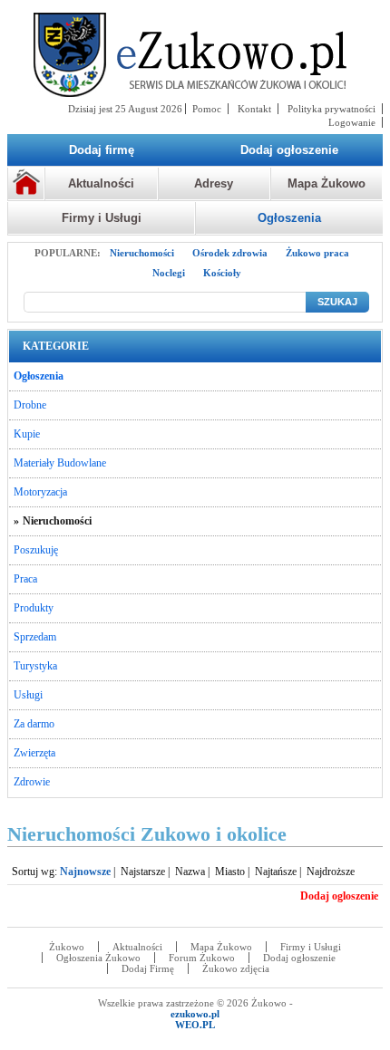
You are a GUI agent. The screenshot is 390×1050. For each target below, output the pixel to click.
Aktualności (101, 183)
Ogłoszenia (289, 218)
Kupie (27, 434)
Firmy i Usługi (101, 218)
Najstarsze (143, 871)
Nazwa (190, 871)
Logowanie (351, 122)
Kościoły (222, 272)
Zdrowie (32, 781)
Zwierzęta (34, 753)
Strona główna (25, 184)
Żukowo (66, 946)
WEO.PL (195, 1024)
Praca (25, 579)
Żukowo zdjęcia (235, 968)
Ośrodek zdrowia (230, 252)
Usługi (28, 695)
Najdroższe (331, 871)
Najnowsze (85, 871)
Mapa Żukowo (327, 183)
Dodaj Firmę (148, 968)
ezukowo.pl (195, 1013)
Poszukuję (36, 550)
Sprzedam (35, 637)
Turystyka (35, 666)
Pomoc (206, 108)
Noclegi (168, 272)
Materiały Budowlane (60, 463)
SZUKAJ (337, 301)
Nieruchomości (142, 252)
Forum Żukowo (202, 957)
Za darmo (34, 724)
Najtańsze (276, 871)
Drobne (30, 405)
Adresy (213, 183)
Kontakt (254, 108)
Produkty (34, 608)
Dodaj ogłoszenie (299, 957)
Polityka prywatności (331, 108)
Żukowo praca (317, 252)
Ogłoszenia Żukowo (98, 957)
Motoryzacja (40, 492)
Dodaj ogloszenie (339, 896)
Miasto (230, 871)
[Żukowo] (195, 54)
